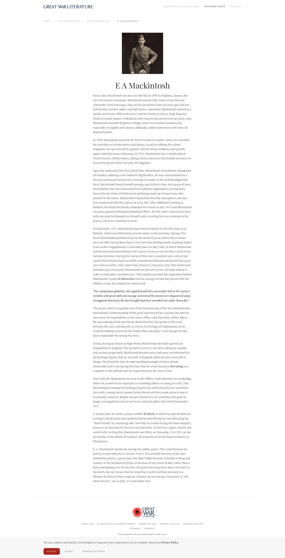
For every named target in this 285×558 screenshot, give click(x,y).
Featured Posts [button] (214, 6)
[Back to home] (68, 6)
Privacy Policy (170, 524)
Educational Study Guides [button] (181, 6)
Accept (51, 551)
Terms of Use (147, 524)
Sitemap (135, 528)
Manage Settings (93, 551)
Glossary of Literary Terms (116, 524)
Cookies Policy (193, 524)
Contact (235, 6)
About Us (87, 524)
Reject (69, 551)
